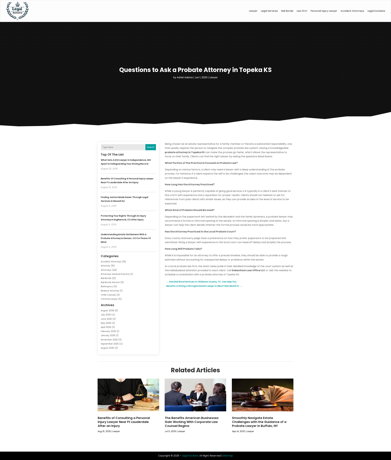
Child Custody (108, 294)
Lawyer (253, 11)
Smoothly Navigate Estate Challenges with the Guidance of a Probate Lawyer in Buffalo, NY (259, 422)
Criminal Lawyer (109, 298)
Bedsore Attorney (110, 290)
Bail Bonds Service (110, 282)
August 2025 (107, 347)
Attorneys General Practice (115, 274)
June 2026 (106, 318)
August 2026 (107, 310)
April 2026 (106, 327)
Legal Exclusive (376, 11)
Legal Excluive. (190, 455)
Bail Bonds (287, 11)
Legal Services (269, 11)
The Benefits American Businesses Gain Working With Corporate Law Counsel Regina (192, 422)
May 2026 (106, 323)
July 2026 (106, 314)
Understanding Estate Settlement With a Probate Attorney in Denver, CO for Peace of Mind (126, 238)
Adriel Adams (185, 77)
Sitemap (228, 455)
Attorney (105, 265)
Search (150, 147)
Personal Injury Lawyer (324, 11)
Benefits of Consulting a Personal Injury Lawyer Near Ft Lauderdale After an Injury (124, 422)
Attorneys (106, 269)
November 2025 (109, 339)
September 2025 (110, 343)
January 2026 (108, 335)
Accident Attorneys (352, 11)
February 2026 (108, 331)
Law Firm (302, 11)
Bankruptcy (107, 286)
